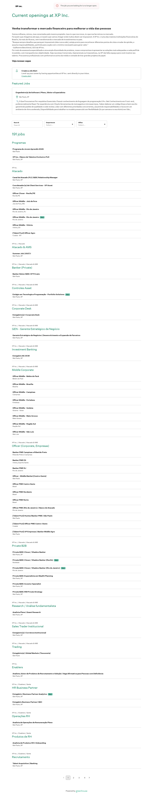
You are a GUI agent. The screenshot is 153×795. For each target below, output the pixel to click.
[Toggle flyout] (72, 124)
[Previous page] (63, 778)
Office (80, 123)
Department (50, 123)
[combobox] (78, 125)
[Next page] (89, 778)
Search (16, 123)
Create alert (26, 76)
